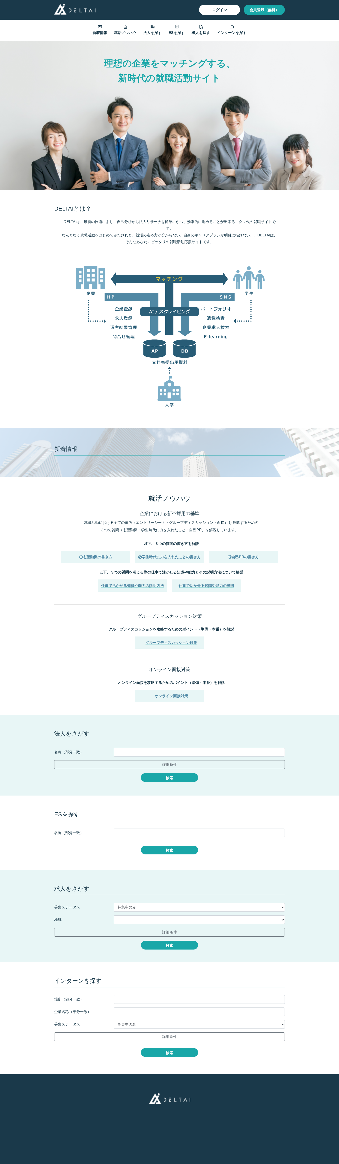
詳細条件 (169, 764)
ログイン (219, 10)
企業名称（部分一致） (72, 1012)
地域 (58, 920)
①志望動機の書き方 (95, 557)
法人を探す (152, 33)
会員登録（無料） (264, 10)
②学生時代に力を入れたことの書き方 (169, 557)
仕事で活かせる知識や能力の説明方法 (132, 586)
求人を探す (201, 33)
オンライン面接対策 (171, 696)
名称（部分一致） (69, 752)
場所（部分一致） (69, 999)
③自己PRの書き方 (243, 557)
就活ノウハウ (125, 33)
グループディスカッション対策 (171, 643)
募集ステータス (67, 907)
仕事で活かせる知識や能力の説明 (206, 586)
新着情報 (99, 33)
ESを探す (177, 33)
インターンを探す (232, 33)
